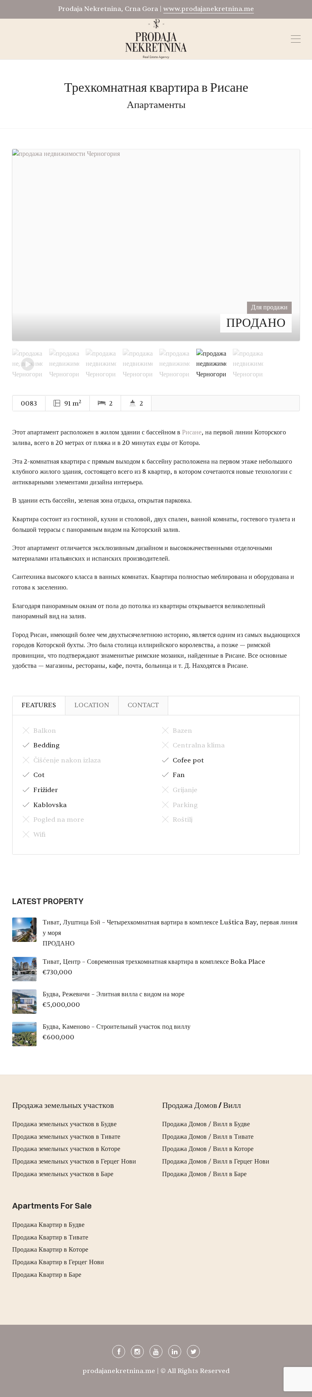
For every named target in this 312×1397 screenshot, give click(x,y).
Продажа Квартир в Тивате (50, 1237)
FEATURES (39, 705)
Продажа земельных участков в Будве (64, 1124)
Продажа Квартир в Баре (46, 1275)
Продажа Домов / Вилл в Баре (204, 1174)
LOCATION (91, 705)
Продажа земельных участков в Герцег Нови (74, 1161)
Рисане (192, 432)
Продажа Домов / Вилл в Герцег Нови (215, 1161)
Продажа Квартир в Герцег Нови (58, 1262)
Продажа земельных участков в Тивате (66, 1137)
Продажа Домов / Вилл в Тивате (208, 1137)
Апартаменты (156, 104)
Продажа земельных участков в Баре (62, 1174)
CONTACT (143, 705)
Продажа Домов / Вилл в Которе (208, 1149)
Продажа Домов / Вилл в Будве (206, 1124)
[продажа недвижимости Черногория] (156, 245)
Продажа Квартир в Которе (50, 1250)
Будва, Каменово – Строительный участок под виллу (117, 1027)
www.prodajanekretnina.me (208, 9)
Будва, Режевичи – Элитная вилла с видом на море (113, 994)
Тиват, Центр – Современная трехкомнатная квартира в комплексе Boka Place (154, 962)
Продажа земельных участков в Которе (66, 1149)
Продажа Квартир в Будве (48, 1225)
